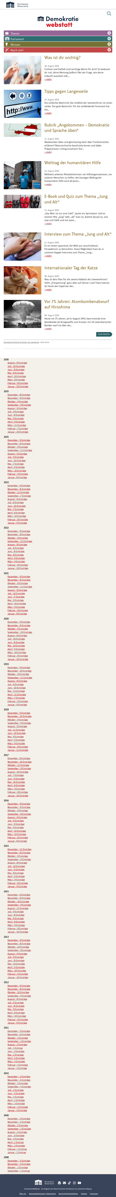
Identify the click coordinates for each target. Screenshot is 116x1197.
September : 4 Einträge (19, 1086)
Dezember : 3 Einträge (19, 1031)
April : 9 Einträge (16, 421)
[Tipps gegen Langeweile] (22, 104)
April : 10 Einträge (17, 376)
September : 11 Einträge (20, 450)
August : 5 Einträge (17, 453)
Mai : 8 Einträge (16, 372)
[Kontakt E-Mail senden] (64, 1183)
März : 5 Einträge (16, 1061)
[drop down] (109, 33)
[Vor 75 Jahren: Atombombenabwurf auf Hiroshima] (22, 314)
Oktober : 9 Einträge (18, 401)
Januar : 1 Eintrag (17, 1152)
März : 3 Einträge (16, 1103)
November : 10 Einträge (20, 670)
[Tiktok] (69, 1183)
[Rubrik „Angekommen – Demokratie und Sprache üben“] (22, 130)
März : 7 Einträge (16, 697)
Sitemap (84, 1194)
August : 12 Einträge (18, 908)
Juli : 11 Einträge (16, 729)
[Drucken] (59, 1183)
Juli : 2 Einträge (16, 1090)
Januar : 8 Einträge (17, 477)
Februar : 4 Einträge (18, 1064)
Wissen (15, 44)
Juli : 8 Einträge (16, 502)
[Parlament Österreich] (46, 1182)
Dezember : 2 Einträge (19, 1076)
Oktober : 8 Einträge (18, 583)
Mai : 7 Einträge (16, 463)
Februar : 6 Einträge (18, 974)
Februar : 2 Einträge (18, 1107)
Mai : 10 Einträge (16, 645)
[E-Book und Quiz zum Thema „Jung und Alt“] (22, 201)
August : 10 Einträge (18, 771)
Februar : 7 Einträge (18, 428)
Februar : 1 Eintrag (17, 1149)
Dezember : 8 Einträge (19, 394)
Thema (15, 33)
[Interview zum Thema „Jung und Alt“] (22, 246)
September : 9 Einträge (19, 404)
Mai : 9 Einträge (16, 418)
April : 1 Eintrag (16, 1142)
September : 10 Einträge (20, 632)
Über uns (22, 1194)
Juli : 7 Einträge (16, 775)
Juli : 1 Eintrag (15, 1048)
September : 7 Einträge (19, 495)
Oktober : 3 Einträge (18, 1037)
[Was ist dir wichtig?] (22, 70)
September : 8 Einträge (19, 814)
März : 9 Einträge (16, 561)
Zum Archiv (104, 334)
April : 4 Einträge (16, 1058)
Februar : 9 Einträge (18, 474)
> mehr (48, 79)
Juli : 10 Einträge (16, 366)
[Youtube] (79, 1183)
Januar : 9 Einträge (17, 522)
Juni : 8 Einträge (16, 369)
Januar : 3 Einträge (17, 1068)
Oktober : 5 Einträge (18, 1125)
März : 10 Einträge (17, 470)
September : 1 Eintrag (19, 1170)
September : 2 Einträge (19, 1128)
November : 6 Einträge (19, 1034)
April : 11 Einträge (17, 694)
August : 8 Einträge (17, 362)
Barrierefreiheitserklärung (68, 1194)
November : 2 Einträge (19, 1122)
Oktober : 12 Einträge (18, 492)
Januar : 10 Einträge (18, 386)
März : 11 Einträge (17, 425)
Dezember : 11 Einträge (19, 849)
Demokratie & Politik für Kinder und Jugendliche (21, 342)
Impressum (94, 1194)
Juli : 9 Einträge (16, 411)
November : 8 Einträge (19, 443)
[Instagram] (74, 1183)
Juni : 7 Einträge (16, 596)
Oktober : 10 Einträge (18, 674)
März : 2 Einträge (16, 1145)
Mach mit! (17, 50)
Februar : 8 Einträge (18, 383)
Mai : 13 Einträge (16, 691)
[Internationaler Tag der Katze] (22, 280)
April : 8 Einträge (16, 512)
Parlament (17, 39)
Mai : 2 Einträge (16, 1054)
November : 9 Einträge (19, 398)
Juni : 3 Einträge (16, 1051)
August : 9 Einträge (17, 408)
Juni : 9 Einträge (16, 778)
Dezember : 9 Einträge (19, 440)
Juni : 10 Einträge (17, 460)
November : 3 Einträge (19, 1080)
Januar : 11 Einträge (18, 750)
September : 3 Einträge (19, 1041)
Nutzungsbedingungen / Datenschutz (42, 1194)
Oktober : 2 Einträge (18, 1167)
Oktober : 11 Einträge (18, 765)
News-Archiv (44, 342)
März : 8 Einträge (16, 379)
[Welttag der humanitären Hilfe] (22, 175)
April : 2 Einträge (16, 1100)
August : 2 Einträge (17, 1044)
